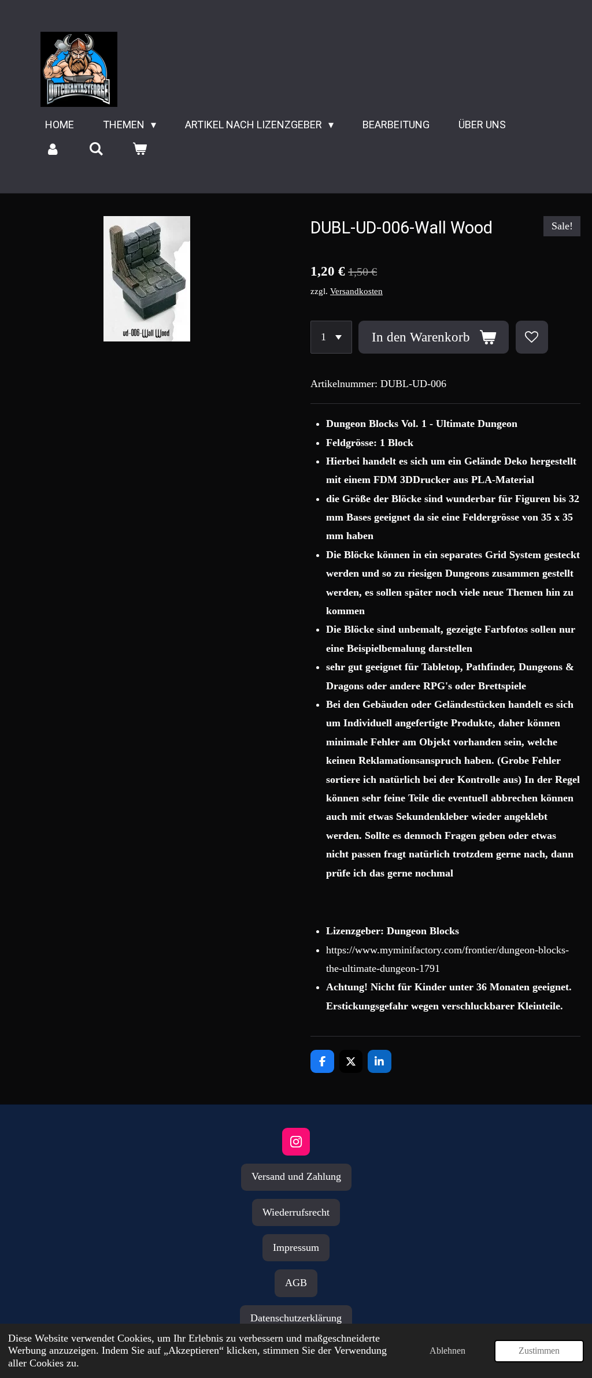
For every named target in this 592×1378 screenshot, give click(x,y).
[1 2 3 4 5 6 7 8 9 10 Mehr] (331, 337)
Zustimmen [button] (539, 1351)
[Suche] (95, 149)
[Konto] (52, 149)
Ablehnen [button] (447, 1351)
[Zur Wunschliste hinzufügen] (532, 337)
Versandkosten (356, 291)
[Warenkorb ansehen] (139, 149)
